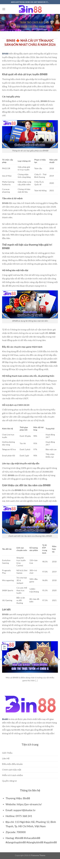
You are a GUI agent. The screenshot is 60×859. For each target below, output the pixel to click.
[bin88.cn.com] (30, 9)
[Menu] (3, 9)
